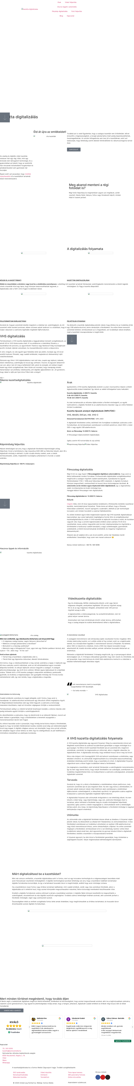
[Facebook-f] (97, 1077)
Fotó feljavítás (76, 11)
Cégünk (70, 504)
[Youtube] (102, 1077)
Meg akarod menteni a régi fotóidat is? (89, 186)
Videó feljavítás (70, 2)
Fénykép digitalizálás (59, 11)
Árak (59, 2)
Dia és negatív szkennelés (67, 7)
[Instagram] (107, 1077)
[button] (132, 1026)
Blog (61, 16)
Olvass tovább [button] (106, 1035)
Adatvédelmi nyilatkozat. (77, 1082)
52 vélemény (11, 1029)
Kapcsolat (70, 16)
